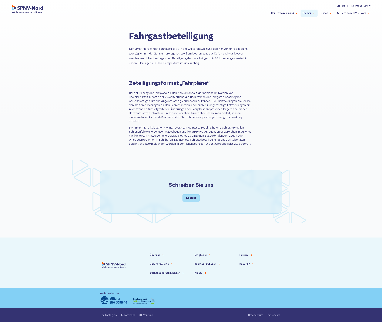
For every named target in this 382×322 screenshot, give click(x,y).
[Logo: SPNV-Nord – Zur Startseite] (27, 10)
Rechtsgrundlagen (205, 264)
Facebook (129, 315)
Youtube (148, 315)
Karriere (244, 255)
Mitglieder (200, 255)
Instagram (111, 315)
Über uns (155, 255)
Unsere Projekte (159, 264)
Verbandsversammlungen (165, 273)
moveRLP (244, 264)
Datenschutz (255, 315)
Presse (198, 273)
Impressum (273, 315)
